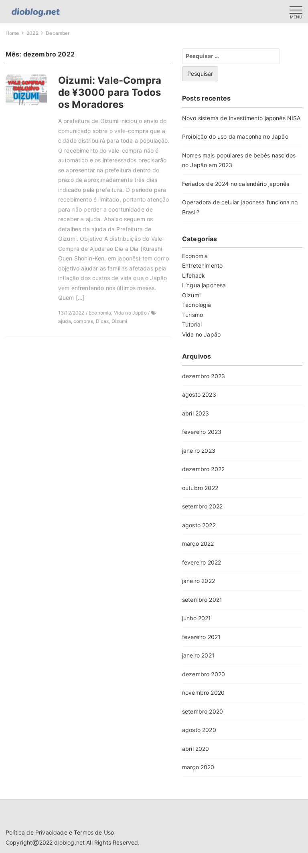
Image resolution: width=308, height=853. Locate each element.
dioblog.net (69, 842)
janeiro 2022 (198, 580)
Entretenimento (202, 265)
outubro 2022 (200, 487)
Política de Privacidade (36, 832)
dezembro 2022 (203, 469)
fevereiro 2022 (201, 562)
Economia (195, 255)
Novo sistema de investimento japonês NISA (241, 118)
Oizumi (191, 295)
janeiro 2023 (198, 450)
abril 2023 (195, 413)
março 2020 (198, 767)
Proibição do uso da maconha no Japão (235, 136)
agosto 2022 (199, 525)
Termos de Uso (94, 832)
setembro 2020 (202, 711)
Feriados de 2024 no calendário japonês (235, 183)
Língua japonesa (204, 285)
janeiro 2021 (198, 655)
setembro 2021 (202, 599)
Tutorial (192, 324)
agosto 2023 (199, 394)
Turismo (192, 314)
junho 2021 (196, 618)
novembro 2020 (203, 692)
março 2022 (198, 543)
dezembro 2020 (203, 674)
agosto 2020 (199, 729)
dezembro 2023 (203, 376)
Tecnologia (196, 304)
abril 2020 (195, 748)
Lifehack (193, 275)
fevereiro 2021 (201, 636)
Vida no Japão (201, 334)
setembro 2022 (202, 506)
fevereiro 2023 (201, 431)
